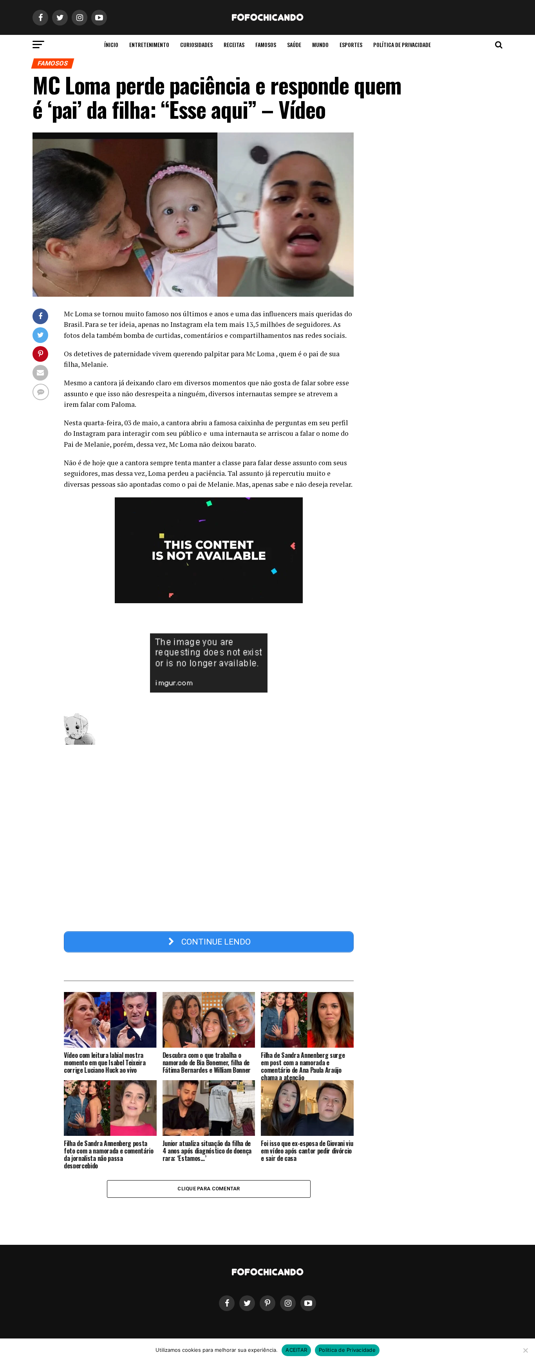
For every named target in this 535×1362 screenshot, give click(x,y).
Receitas (234, 44)
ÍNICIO (111, 44)
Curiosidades (196, 44)
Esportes (351, 44)
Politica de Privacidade (347, 1350)
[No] (525, 1350)
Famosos (265, 44)
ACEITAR (296, 1350)
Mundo (320, 44)
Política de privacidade (402, 44)
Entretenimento (149, 44)
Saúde (294, 44)
